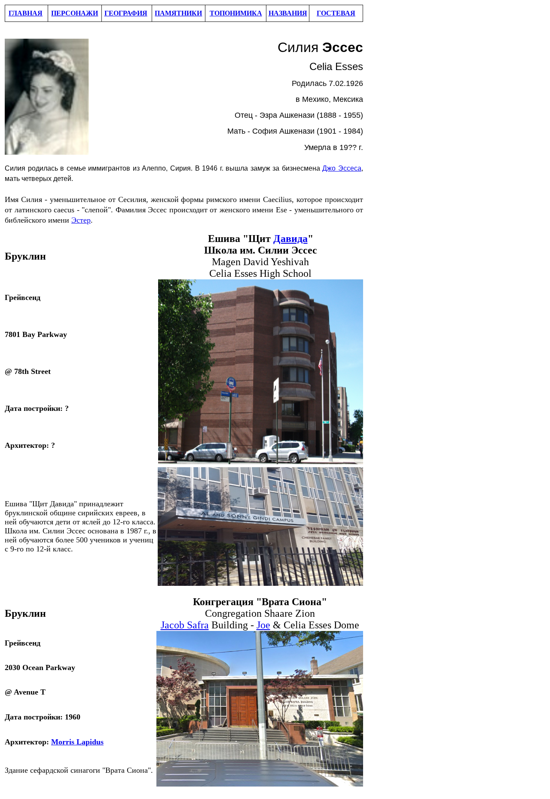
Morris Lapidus (77, 742)
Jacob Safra (185, 625)
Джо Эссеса (341, 168)
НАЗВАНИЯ (288, 13)
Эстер (81, 220)
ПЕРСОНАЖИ (74, 13)
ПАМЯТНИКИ (178, 13)
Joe (263, 625)
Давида (290, 238)
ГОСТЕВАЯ (336, 13)
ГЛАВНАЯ (26, 13)
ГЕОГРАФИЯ (125, 13)
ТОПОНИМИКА (236, 13)
